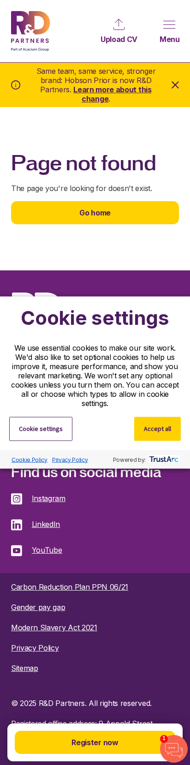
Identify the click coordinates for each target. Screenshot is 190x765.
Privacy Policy (70, 459)
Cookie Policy (30, 459)
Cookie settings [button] (41, 428)
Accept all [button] (157, 428)
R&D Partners (30, 31)
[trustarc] (163, 459)
